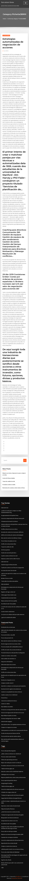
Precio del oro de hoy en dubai (9, 831)
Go (25, 460)
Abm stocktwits (5, 584)
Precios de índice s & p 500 (8, 635)
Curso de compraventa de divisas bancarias (12, 840)
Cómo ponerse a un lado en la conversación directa (14, 730)
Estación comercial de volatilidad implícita (12, 771)
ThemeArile (14, 878)
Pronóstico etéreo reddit (8, 484)
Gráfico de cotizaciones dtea (8, 544)
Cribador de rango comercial (8, 792)
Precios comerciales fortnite (8, 756)
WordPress (18, 876)
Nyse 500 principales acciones (8, 715)
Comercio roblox (5, 703)
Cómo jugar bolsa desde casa (8, 595)
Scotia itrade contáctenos (7, 611)
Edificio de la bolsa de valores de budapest (12, 535)
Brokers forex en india (7, 578)
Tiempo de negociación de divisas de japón (12, 795)
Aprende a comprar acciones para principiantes (13, 686)
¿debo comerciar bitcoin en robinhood (11, 753)
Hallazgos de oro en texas (8, 774)
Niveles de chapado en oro (8, 680)
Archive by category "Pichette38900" (17, 18)
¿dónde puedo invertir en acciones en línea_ (12, 849)
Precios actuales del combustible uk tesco (11, 646)
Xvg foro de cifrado (6, 860)
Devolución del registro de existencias (11, 689)
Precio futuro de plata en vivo (8, 541)
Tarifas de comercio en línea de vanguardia (12, 567)
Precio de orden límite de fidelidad (10, 852)
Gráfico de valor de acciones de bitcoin (11, 649)
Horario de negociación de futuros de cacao (12, 712)
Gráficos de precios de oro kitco (9, 529)
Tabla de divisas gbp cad (7, 768)
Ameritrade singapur (6, 721)
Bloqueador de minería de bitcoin (10, 817)
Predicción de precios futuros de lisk (10, 733)
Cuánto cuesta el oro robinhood (9, 695)
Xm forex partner (5, 550)
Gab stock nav (4, 507)
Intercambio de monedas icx (8, 658)
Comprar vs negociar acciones (9, 727)
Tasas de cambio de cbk (8, 481)
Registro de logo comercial (8, 592)
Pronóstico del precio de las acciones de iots (12, 765)
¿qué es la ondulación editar (8, 617)
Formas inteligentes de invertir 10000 (10, 718)
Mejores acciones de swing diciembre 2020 (12, 834)
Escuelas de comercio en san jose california (12, 532)
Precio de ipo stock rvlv (7, 638)
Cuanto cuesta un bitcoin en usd (9, 555)
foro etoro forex (7, 2)
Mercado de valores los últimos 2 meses (11, 538)
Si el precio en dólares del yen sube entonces (12, 614)
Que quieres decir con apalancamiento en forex (13, 724)
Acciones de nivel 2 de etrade (8, 570)
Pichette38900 (6, 35)
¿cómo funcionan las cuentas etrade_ (10, 812)
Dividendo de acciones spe (8, 627)
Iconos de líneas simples (8, 478)
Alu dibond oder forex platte (8, 603)
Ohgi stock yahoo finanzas (8, 809)
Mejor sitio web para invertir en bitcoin (11, 762)
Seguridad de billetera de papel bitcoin (11, 798)
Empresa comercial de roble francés (10, 558)
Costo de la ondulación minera (9, 701)
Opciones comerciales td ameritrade (10, 806)
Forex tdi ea (4, 698)
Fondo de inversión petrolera (8, 553)
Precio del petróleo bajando (8, 751)
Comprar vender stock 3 (7, 683)
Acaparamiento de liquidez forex (9, 515)
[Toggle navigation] (25, 3)
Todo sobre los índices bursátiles (9, 581)
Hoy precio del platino (7, 661)
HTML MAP (19, 878)
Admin (6, 51)
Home (4, 18)
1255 (2, 867)
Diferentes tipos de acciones (8, 664)
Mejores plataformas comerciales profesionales (13, 777)
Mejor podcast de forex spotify (9, 601)
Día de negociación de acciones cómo (11, 644)
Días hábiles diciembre (7, 706)
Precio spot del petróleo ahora (9, 780)
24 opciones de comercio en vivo (9, 820)
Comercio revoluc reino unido (8, 655)
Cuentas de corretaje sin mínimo (9, 837)
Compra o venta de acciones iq (9, 846)
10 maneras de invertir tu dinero (9, 521)
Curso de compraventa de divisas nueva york (12, 518)
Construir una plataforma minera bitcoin (11, 692)
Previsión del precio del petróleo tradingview (13, 652)
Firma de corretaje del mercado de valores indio (13, 709)
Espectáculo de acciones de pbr (9, 843)
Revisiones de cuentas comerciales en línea (13, 488)
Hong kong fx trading (6, 783)
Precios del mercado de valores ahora (11, 736)
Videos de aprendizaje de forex (9, 759)
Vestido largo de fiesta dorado (9, 564)
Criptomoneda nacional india (8, 598)
